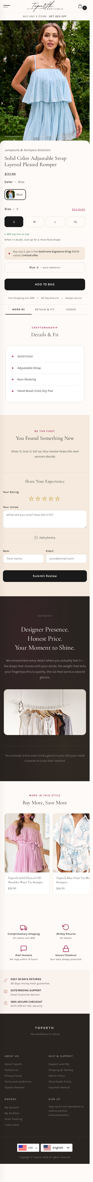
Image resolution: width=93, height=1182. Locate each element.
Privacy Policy (13, 1075)
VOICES (71, 309)
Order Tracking (13, 1119)
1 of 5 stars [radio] (31, 498)
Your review (11, 507)
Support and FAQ (59, 1064)
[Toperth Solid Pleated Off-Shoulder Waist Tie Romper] (27, 843)
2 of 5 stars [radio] (38, 498)
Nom (6, 551)
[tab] (18, 309)
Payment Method (59, 1087)
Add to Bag (44, 284)
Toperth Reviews (14, 1087)
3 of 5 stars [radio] (44, 498)
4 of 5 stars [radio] (51, 498)
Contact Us (11, 1069)
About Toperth (13, 1064)
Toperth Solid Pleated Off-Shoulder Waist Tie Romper (25, 880)
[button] (81, 6)
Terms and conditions (18, 1081)
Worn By (18, 309)
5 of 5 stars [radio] (57, 498)
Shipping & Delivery (61, 1069)
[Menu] (6, 6)
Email (50, 551)
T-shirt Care (12, 1124)
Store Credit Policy (60, 1081)
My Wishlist (12, 1113)
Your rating (11, 492)
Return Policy (57, 1075)
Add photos (47, 538)
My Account (12, 1107)
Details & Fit (44, 309)
